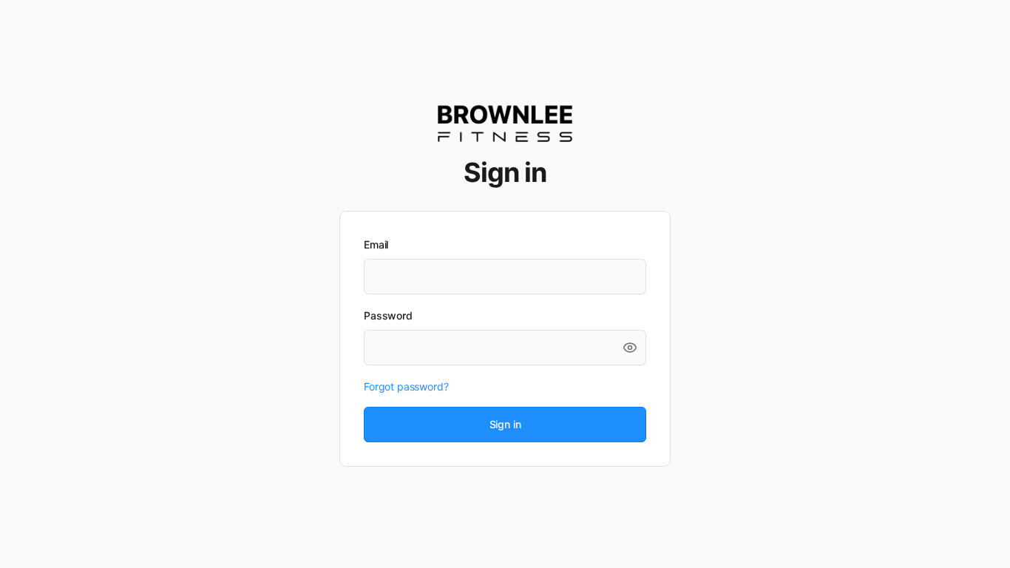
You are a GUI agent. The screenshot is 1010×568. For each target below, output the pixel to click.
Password (388, 315)
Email (376, 244)
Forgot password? (406, 386)
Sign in (505, 424)
